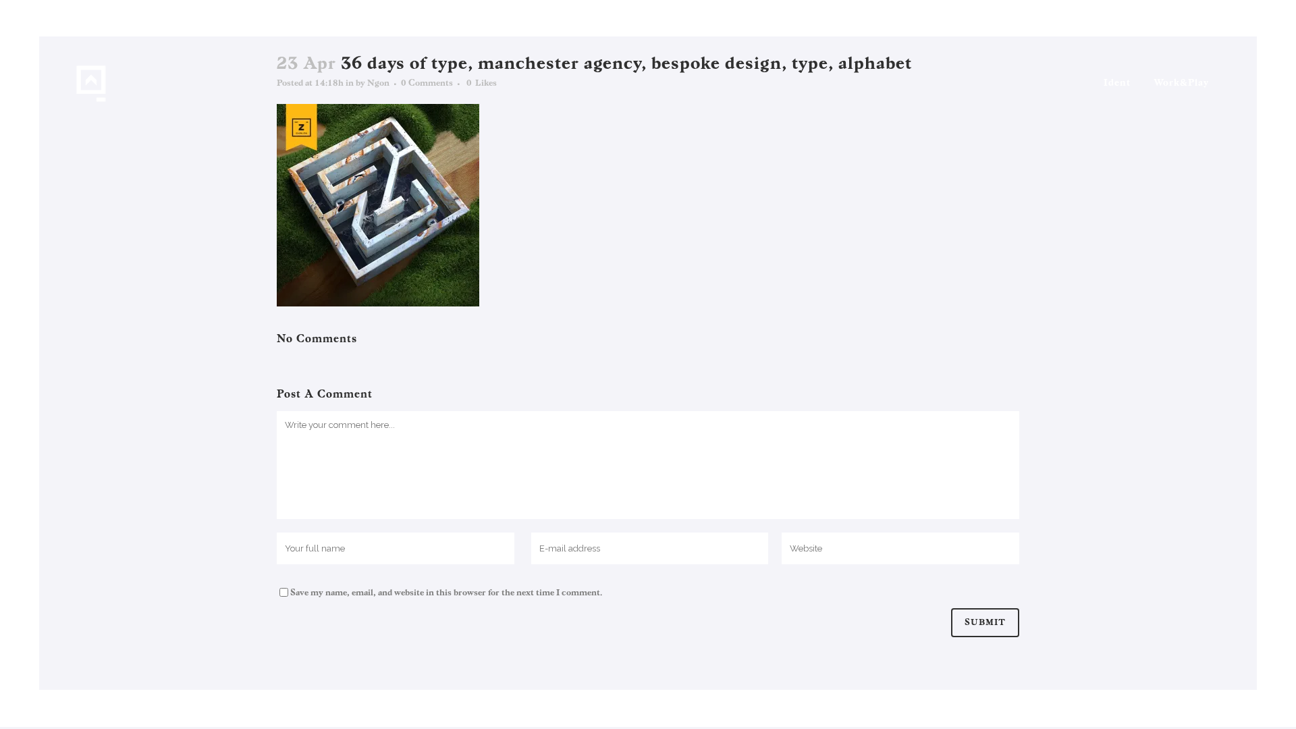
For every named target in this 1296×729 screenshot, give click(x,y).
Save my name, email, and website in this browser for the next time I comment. (446, 592)
